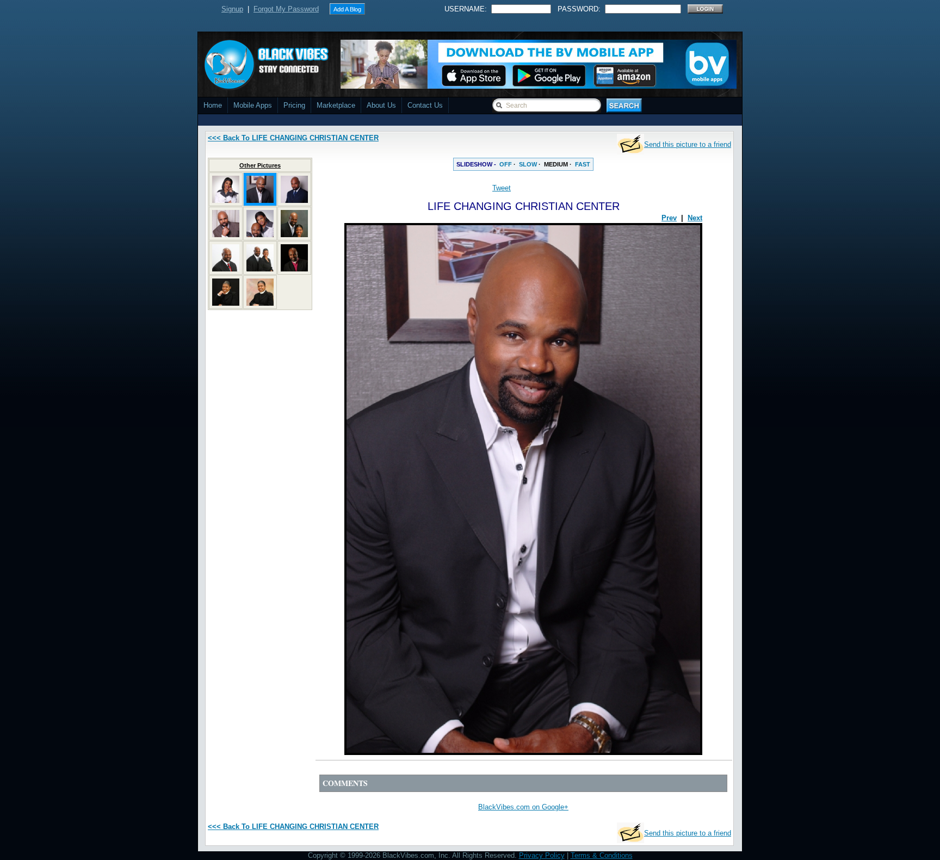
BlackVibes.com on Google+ (523, 807)
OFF (505, 164)
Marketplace (336, 105)
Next (695, 218)
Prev (669, 218)
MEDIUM (556, 164)
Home (212, 105)
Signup (232, 9)
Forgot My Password (286, 9)
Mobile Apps (252, 105)
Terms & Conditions (602, 855)
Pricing (294, 105)
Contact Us (425, 105)
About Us (381, 105)
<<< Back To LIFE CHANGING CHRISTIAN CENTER (293, 138)
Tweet (501, 188)
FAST (582, 164)
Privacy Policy (542, 855)
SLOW (528, 164)
